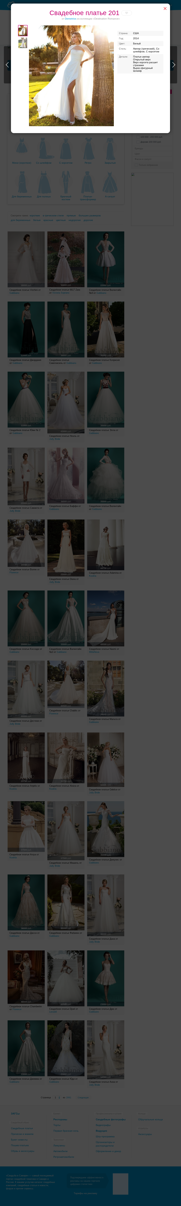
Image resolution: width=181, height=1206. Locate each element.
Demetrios (70, 18)
